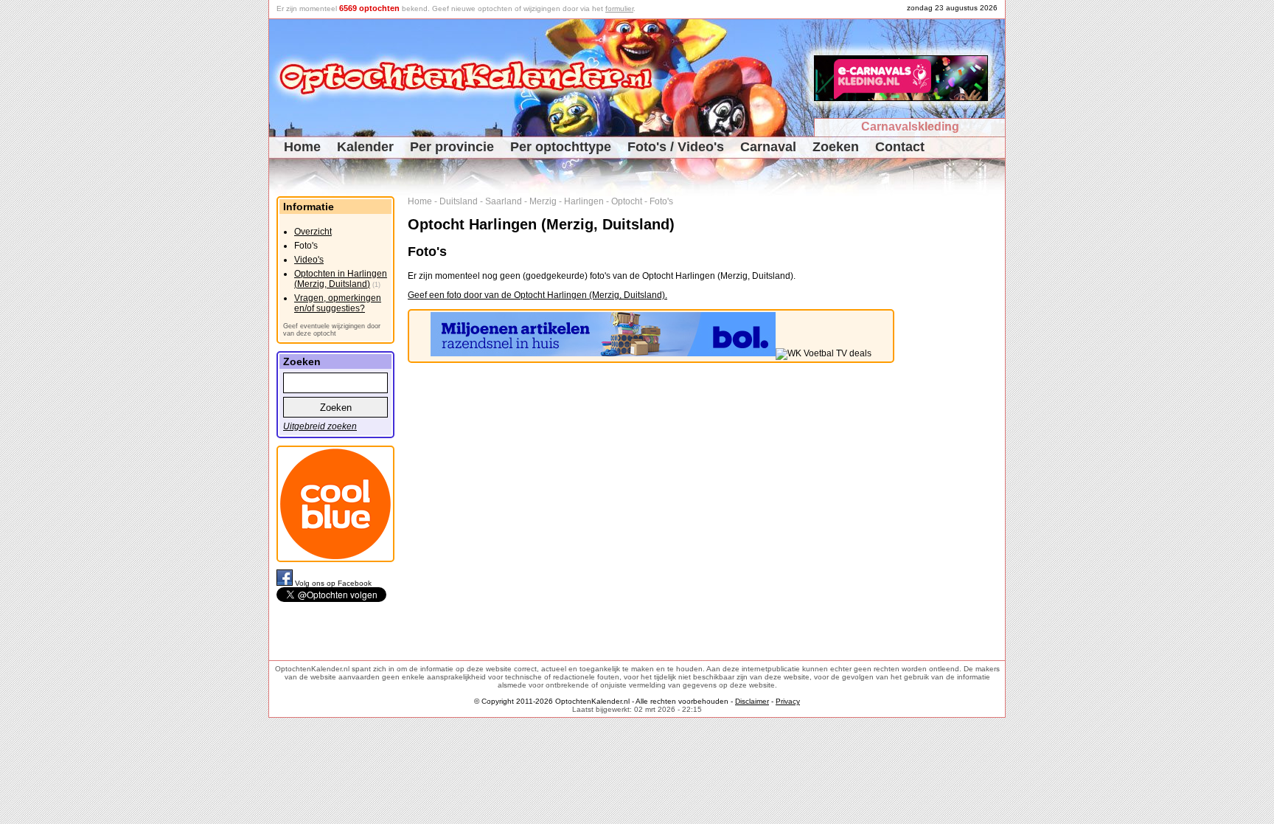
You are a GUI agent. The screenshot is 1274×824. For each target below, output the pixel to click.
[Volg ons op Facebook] (285, 583)
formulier (619, 8)
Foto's (661, 201)
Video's (309, 260)
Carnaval (768, 146)
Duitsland (458, 201)
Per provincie (452, 146)
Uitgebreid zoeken (320, 426)
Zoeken (835, 146)
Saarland (503, 201)
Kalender (365, 146)
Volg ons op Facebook (333, 583)
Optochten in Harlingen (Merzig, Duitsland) (340, 279)
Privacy (788, 701)
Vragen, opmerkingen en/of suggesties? (337, 303)
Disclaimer (752, 701)
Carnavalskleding (910, 126)
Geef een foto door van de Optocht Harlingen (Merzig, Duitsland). (537, 295)
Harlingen (584, 201)
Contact (900, 146)
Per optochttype (560, 146)
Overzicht (313, 231)
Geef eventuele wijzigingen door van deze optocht (331, 329)
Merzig (543, 201)
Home (302, 146)
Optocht (626, 201)
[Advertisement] (955, 417)
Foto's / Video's (675, 146)
